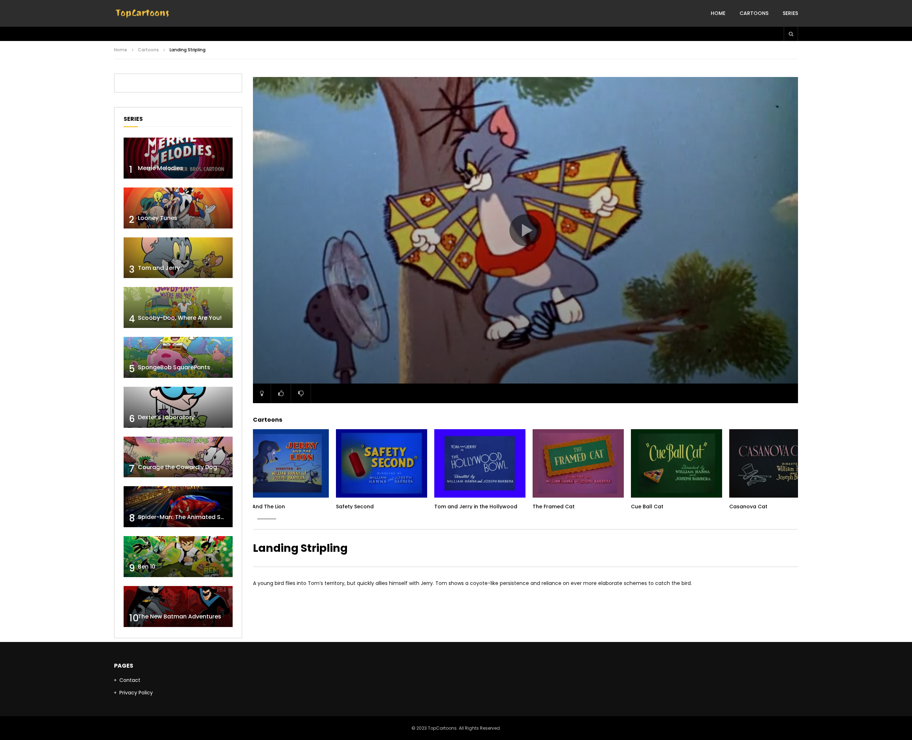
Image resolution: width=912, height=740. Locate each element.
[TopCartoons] (142, 13)
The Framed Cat (554, 506)
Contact (129, 680)
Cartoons (754, 13)
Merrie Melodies (160, 168)
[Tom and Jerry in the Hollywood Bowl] (479, 463)
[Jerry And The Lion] (283, 463)
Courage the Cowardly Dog (177, 467)
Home (718, 13)
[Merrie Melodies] (178, 158)
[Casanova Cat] (774, 463)
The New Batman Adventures (179, 616)
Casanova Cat (748, 506)
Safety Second (355, 506)
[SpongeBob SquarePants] (178, 357)
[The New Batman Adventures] (178, 606)
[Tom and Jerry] (178, 257)
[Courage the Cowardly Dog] (178, 457)
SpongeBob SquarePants (174, 367)
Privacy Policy (136, 692)
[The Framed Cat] (578, 463)
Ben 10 (146, 566)
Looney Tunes (157, 218)
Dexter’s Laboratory (166, 417)
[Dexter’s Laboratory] (178, 407)
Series (790, 13)
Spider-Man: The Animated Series (186, 517)
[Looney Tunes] (178, 207)
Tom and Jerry (159, 268)
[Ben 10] (178, 556)
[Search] (791, 34)
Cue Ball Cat (647, 506)
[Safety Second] (381, 463)
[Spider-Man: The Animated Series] (178, 506)
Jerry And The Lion (261, 506)
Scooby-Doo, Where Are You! (180, 318)
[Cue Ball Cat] (676, 463)
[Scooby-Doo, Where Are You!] (178, 307)
